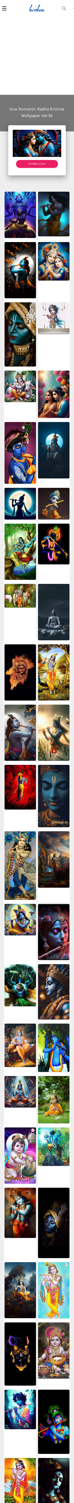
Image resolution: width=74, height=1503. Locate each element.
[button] (4, 8)
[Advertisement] (37, 56)
